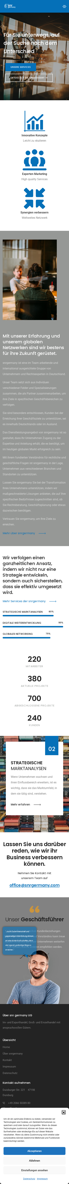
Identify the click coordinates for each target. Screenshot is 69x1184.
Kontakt (7, 1060)
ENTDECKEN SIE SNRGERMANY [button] (28, 77)
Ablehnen (34, 1160)
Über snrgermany (13, 1053)
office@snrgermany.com (35, 885)
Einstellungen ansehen (34, 1170)
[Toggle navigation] (64, 6)
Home (6, 1047)
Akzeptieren (34, 1151)
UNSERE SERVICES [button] (21, 67)
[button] (63, 1112)
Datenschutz (29, 1179)
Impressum (42, 1179)
